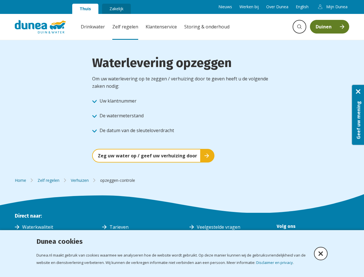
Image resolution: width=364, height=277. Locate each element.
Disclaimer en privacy (274, 262)
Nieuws (225, 6)
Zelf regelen (125, 27)
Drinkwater (93, 27)
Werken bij (249, 6)
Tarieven (119, 227)
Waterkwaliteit (37, 227)
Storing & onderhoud (206, 27)
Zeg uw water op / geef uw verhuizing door (147, 156)
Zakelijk (116, 8)
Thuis (85, 8)
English (302, 6)
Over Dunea (277, 6)
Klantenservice (161, 27)
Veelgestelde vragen (218, 227)
